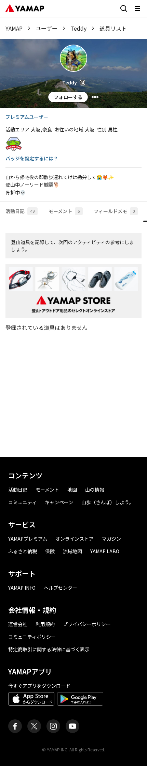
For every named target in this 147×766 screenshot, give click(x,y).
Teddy (78, 28)
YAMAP (14, 28)
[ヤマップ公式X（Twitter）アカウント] (34, 726)
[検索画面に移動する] (124, 8)
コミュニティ (22, 502)
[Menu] (95, 97)
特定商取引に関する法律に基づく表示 (49, 649)
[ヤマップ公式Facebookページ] (15, 726)
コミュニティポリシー (32, 636)
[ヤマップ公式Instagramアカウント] (53, 726)
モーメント (47, 489)
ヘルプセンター (60, 587)
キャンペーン (59, 502)
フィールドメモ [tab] (114, 211)
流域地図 (72, 551)
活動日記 (17, 489)
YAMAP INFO (22, 587)
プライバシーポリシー (87, 624)
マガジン (111, 538)
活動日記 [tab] (20, 211)
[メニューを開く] (137, 8)
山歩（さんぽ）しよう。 (107, 502)
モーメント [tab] (64, 211)
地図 (72, 489)
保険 (50, 551)
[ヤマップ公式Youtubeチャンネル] (72, 726)
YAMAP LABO (104, 551)
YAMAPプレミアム (27, 538)
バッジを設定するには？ (31, 158)
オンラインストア (74, 538)
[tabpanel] (73, 339)
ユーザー (46, 28)
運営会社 (17, 624)
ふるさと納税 (22, 551)
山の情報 (94, 489)
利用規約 (45, 624)
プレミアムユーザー (26, 116)
